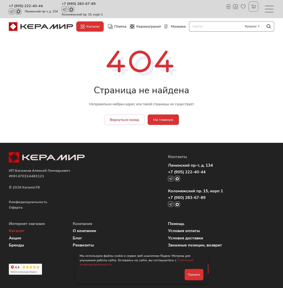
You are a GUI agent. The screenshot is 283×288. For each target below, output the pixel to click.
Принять (194, 275)
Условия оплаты (184, 230)
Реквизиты (83, 245)
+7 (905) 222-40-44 (26, 6)
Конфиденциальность (28, 202)
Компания (82, 223)
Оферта (16, 207)
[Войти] (227, 6)
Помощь (176, 223)
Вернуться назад (124, 119)
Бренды (16, 245)
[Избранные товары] (243, 6)
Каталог (17, 230)
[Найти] (268, 26)
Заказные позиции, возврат (195, 245)
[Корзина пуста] (253, 7)
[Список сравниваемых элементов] (235, 6)
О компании (84, 230)
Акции (15, 238)
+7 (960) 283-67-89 (79, 4)
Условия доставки (185, 238)
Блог (77, 238)
